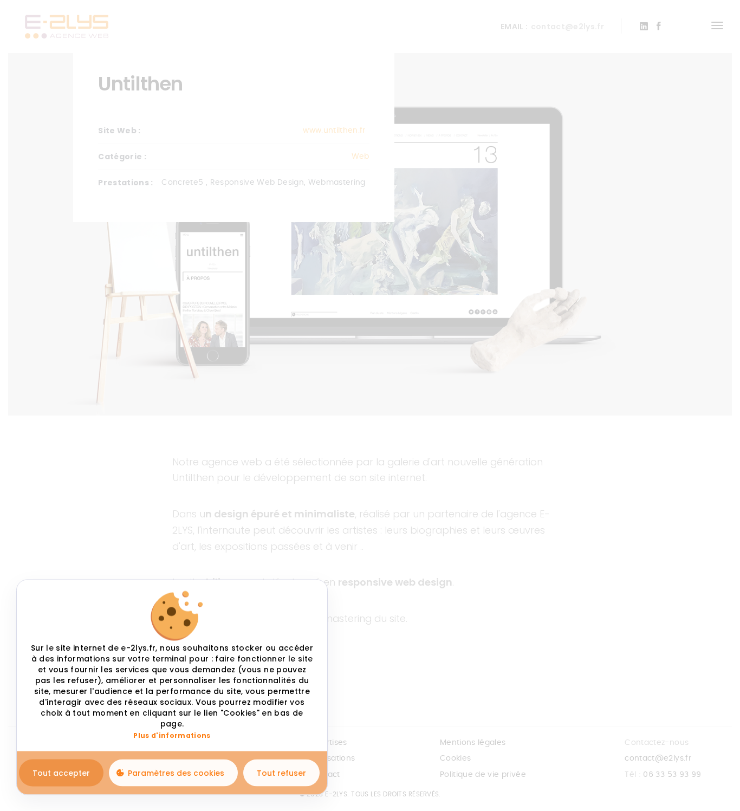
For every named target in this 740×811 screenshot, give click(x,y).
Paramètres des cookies (176, 772)
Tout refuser (281, 772)
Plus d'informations (172, 735)
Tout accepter (61, 772)
